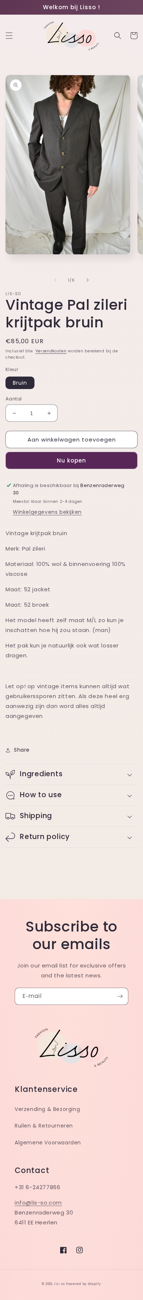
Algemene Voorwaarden (48, 1142)
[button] (9, 36)
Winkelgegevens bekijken (47, 512)
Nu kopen (71, 460)
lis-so (59, 1284)
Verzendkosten (51, 351)
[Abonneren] (120, 996)
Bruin (20, 382)
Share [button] (22, 750)
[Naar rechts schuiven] (88, 280)
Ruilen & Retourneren (44, 1125)
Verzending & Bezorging (47, 1109)
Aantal (14, 398)
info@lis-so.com (38, 1202)
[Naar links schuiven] (55, 280)
